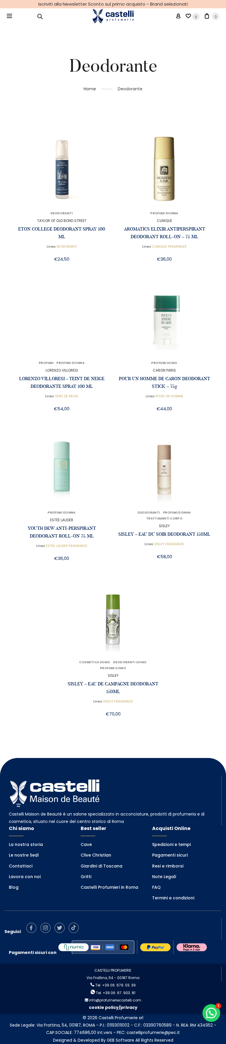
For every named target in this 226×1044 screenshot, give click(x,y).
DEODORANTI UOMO (130, 662)
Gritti (86, 877)
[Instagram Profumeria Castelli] (47, 931)
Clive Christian (96, 855)
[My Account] (178, 16)
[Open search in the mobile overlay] (40, 16)
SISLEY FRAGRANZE (169, 544)
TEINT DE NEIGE (66, 396)
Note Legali (164, 877)
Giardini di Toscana (101, 866)
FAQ (156, 887)
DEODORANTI (62, 213)
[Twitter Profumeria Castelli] (61, 931)
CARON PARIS (164, 370)
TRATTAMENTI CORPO (164, 518)
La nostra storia (26, 844)
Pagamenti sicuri (170, 855)
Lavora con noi (25, 877)
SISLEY (164, 525)
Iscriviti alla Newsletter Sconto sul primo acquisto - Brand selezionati (113, 4)
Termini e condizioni (173, 898)
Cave (86, 844)
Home (90, 89)
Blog (14, 887)
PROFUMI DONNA (164, 213)
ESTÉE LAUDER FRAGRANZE (66, 545)
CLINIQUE (164, 220)
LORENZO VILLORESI (62, 370)
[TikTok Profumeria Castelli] (75, 931)
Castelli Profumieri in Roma (109, 887)
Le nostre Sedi (24, 855)
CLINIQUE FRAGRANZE (169, 246)
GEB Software (120, 1040)
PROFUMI (46, 363)
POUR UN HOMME (169, 396)
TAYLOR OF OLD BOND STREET (62, 220)
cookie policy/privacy (113, 1007)
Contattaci (20, 866)
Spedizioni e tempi (171, 844)
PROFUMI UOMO (164, 363)
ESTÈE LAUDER (61, 519)
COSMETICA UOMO (94, 662)
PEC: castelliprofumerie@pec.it (148, 1032)
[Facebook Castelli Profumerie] (32, 931)
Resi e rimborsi (167, 866)
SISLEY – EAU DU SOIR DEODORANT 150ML (164, 534)
